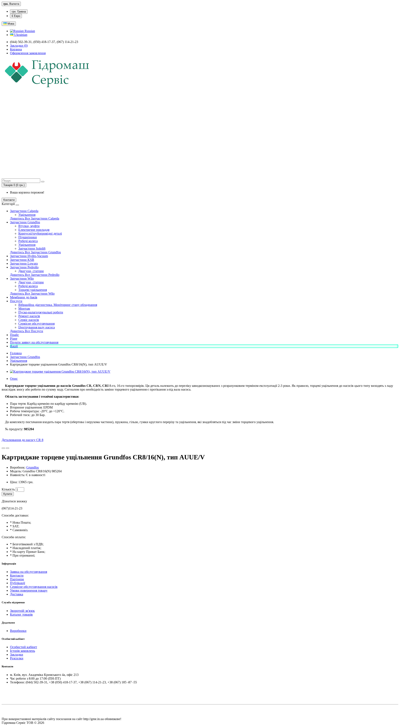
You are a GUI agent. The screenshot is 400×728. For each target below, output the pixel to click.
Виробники (18, 630)
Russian (29, 31)
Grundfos (32, 467)
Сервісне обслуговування (36, 323)
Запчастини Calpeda (24, 211)
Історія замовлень (22, 651)
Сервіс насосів (28, 320)
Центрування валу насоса (36, 327)
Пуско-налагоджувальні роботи (40, 312)
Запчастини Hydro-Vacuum (29, 256)
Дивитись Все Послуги (26, 331)
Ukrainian (20, 34)
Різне (13, 338)
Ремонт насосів (29, 316)
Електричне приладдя (33, 229)
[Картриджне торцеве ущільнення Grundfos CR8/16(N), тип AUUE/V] (60, 371)
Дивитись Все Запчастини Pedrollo (34, 275)
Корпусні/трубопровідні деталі (40, 233)
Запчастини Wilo (22, 278)
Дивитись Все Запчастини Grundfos (35, 252)
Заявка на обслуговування (28, 571)
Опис (14, 378)
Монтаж (24, 308)
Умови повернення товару (29, 590)
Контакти (9, 199)
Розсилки (16, 658)
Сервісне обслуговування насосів (34, 586)
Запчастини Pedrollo (24, 267)
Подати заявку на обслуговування (34, 342)
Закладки (16, 654)
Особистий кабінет (23, 647)
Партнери (17, 579)
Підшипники (27, 237)
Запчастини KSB (22, 260)
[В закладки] (3, 448)
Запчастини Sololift (31, 248)
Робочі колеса (28, 241)
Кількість (8, 489)
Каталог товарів (21, 614)
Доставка (16, 594)
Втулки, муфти (29, 226)
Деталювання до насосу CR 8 (22, 440)
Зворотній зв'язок (22, 610)
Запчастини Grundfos (25, 222)
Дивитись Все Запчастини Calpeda (34, 218)
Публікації (17, 583)
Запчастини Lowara (24, 263)
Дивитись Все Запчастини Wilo (32, 293)
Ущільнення (26, 214)
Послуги (16, 301)
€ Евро (16, 16)
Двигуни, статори (31, 271)
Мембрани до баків (23, 297)
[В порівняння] (7, 448)
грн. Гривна (19, 11)
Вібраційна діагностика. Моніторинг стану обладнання (57, 305)
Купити (7, 493)
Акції (14, 346)
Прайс (14, 335)
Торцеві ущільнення (32, 290)
